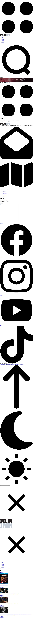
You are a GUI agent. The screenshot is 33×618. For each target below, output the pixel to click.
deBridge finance (15, 364)
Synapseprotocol (2, 364)
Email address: (2, 201)
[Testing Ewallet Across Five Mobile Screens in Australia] (16, 600)
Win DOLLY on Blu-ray (4, 585)
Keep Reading (2, 587)
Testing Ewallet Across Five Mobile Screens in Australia (9, 603)
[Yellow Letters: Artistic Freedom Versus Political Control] (16, 590)
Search (9, 121)
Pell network (6, 364)
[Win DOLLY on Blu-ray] (16, 578)
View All (1, 572)
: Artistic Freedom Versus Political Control (9, 593)
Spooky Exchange (10, 364)
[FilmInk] (5, 124)
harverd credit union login (20, 364)
